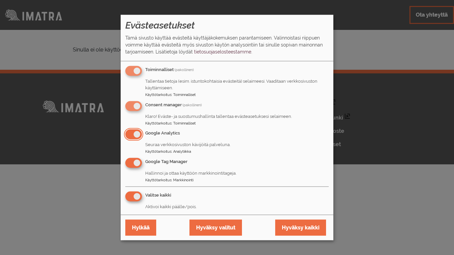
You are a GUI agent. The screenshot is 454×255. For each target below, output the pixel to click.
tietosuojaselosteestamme (222, 51)
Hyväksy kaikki (300, 227)
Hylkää (141, 227)
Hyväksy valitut (215, 227)
